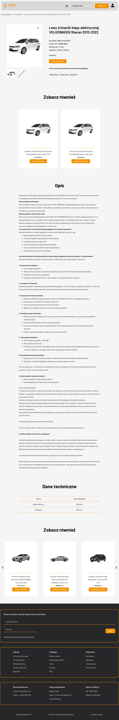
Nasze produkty (54, 656)
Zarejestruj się (91, 664)
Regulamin (16, 671)
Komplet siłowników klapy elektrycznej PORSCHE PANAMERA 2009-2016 (59, 580)
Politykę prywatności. (27, 637)
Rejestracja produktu (56, 660)
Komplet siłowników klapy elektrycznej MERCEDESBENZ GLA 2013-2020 (21, 580)
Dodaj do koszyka (57, 61)
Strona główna (6, 14)
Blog (51, 671)
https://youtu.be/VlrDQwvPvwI (37, 370)
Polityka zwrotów (19, 664)
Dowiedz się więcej (81, 161)
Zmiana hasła (91, 668)
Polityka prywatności (23, 714)
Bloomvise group (68, 714)
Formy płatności (19, 660)
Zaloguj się (89, 660)
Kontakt (52, 668)
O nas (51, 664)
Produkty (18, 14)
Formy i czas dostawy (20, 656)
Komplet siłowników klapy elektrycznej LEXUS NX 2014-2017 (98, 580)
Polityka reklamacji (19, 668)
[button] (67, 6)
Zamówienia (90, 656)
